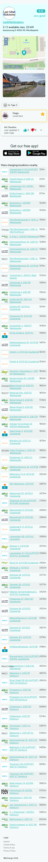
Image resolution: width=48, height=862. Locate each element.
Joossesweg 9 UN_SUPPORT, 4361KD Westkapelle (24, 170)
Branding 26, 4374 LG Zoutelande (20, 442)
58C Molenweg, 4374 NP (22, 483)
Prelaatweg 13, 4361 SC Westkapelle (21, 458)
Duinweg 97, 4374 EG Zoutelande (20, 629)
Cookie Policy (9, 844)
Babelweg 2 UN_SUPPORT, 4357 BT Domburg (23, 748)
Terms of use (8, 848)
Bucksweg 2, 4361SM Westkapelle (20, 204)
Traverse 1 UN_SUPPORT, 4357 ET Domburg (22, 765)
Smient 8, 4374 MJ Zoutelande (24, 361)
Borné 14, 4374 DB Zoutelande (24, 562)
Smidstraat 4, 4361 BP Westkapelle (20, 283)
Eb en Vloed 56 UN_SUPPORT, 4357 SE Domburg (24, 681)
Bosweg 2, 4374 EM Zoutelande (19, 547)
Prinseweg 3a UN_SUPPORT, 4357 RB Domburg (24, 698)
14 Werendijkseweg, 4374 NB (24, 646)
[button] (24, 130)
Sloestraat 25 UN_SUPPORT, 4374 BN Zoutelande (23, 502)
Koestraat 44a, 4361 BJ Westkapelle (21, 394)
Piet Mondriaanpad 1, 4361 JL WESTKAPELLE (24, 230)
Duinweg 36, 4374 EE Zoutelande (20, 576)
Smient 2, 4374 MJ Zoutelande (24, 352)
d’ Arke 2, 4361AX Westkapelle (24, 236)
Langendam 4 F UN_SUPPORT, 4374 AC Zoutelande (24, 554)
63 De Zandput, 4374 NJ (21, 332)
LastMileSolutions (13, 22)
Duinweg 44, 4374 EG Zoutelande (20, 609)
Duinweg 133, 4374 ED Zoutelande (20, 638)
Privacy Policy (9, 851)
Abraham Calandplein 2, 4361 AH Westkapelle (24, 372)
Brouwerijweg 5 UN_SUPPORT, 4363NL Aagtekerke (24, 657)
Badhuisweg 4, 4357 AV (21, 819)
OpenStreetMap (31, 69)
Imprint (6, 841)
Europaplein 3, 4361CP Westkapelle (21, 327)
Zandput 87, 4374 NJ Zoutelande (20, 308)
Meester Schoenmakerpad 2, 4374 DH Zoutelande (23, 593)
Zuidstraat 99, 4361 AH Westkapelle (21, 300)
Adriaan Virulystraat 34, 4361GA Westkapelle (21, 425)
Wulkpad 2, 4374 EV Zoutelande (19, 569)
